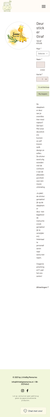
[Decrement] (38, 79)
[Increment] (46, 79)
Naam (39, 59)
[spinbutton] (42, 79)
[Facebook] (27, 391)
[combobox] (42, 53)
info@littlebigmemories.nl (22, 382)
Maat (38, 49)
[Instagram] (22, 391)
